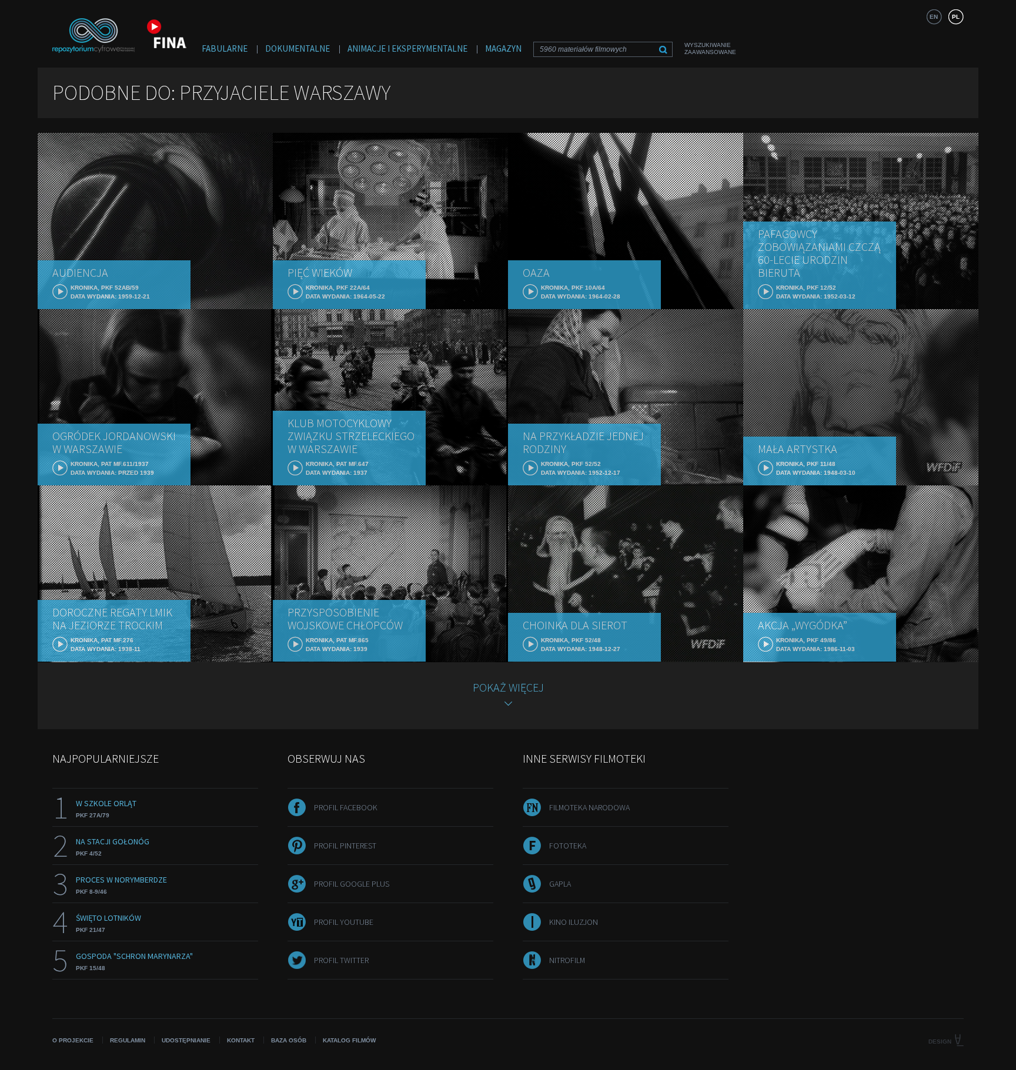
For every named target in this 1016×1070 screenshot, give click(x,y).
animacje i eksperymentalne (407, 48)
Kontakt (241, 1040)
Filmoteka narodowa (589, 807)
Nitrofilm (567, 960)
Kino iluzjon (573, 922)
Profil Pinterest (345, 845)
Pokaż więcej (508, 687)
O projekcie (72, 1040)
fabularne (225, 48)
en (934, 17)
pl (956, 17)
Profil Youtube (343, 922)
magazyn (503, 48)
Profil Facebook (345, 807)
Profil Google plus (351, 883)
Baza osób (288, 1040)
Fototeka (567, 845)
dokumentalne (297, 48)
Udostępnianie (186, 1040)
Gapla (560, 883)
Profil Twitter (341, 960)
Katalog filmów (349, 1040)
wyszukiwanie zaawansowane (710, 48)
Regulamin (127, 1040)
